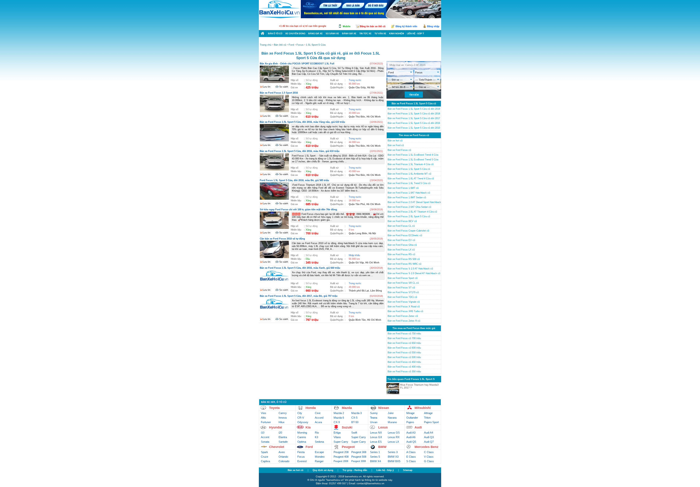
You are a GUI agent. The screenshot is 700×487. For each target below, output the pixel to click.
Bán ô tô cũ (275, 33)
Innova (283, 417)
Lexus (383, 427)
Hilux (282, 422)
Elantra (283, 437)
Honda (311, 408)
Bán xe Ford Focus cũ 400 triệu (404, 366)
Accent (265, 437)
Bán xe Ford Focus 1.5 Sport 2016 (279, 92)
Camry (283, 413)
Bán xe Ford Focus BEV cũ (402, 221)
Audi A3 (410, 432)
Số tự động (312, 80)
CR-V (300, 417)
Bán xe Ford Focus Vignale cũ (404, 301)
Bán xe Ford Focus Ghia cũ (402, 245)
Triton (427, 417)
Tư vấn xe (380, 33)
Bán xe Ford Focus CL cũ (401, 226)
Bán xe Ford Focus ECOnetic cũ (405, 235)
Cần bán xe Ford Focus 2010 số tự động (282, 238)
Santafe (283, 441)
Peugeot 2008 (341, 461)
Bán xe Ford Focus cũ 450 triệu (404, 362)
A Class (411, 452)
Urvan (373, 422)
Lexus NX (376, 432)
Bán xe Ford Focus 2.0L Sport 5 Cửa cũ (409, 216)
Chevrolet (276, 447)
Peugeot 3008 (358, 461)
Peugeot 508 (358, 456)
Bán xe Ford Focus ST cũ (401, 287)
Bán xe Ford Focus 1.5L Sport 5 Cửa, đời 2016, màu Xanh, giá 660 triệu (300, 267)
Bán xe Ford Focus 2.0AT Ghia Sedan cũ (409, 207)
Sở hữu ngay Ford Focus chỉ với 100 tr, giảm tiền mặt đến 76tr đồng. (299, 209)
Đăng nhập (433, 26)
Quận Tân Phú (357, 204)
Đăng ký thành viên (406, 26)
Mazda (347, 408)
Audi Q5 (411, 441)
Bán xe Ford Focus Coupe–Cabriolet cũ (408, 230)
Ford (309, 447)
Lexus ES (376, 441)
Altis (263, 417)
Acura (318, 422)
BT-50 (354, 422)
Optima (301, 441)
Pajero (410, 422)
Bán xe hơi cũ (395, 140)
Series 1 (375, 452)
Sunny (374, 413)
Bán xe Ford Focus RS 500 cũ (404, 259)
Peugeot (348, 447)
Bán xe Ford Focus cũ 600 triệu (404, 347)
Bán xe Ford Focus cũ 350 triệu (404, 371)
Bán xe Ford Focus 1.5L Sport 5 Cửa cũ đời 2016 (414, 123)
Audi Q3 (429, 437)
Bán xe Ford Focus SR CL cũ (403, 282)
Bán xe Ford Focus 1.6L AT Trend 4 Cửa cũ (411, 178)
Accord (319, 417)
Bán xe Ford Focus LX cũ (401, 249)
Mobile (346, 26)
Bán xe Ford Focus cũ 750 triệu (404, 333)
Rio (317, 432)
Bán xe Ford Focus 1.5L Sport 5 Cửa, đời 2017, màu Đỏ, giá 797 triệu (298, 296)
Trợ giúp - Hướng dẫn (355, 470)
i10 (262, 432)
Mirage (410, 413)
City (299, 413)
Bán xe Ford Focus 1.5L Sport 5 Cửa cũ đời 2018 (414, 113)
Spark (264, 452)
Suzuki (347, 427)
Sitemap (407, 470)
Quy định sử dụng (323, 470)
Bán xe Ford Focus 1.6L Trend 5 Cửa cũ (409, 183)
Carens (301, 437)
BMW (382, 447)
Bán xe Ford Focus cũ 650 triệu (404, 343)
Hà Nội (371, 87)
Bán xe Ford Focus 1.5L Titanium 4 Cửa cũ (410, 164)
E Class (411, 456)
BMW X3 (393, 456)
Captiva (265, 461)
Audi (418, 427)
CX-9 (337, 422)
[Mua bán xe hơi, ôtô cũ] (280, 17)
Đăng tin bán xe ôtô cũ (372, 26)
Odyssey (302, 422)
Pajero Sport (431, 422)
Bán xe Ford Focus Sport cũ (402, 278)
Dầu (308, 259)
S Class (411, 461)
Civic (318, 413)
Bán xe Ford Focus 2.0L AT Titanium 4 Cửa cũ (412, 211)
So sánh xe (332, 33)
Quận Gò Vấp (356, 262)
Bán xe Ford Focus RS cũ (401, 254)
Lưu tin (266, 86)
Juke (391, 413)
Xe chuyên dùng (295, 33)
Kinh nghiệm (396, 33)
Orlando (283, 456)
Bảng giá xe (315, 33)
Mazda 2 (339, 413)
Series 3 (393, 452)
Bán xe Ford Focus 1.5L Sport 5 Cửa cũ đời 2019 (414, 108)
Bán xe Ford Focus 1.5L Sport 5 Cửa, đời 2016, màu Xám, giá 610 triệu (299, 151)
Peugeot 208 (341, 452)
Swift (354, 432)
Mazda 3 (356, 413)
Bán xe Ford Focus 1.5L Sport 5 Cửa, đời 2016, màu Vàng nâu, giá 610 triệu (302, 122)
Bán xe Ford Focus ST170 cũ (403, 292)
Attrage (428, 413)
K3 (316, 437)
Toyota (274, 408)
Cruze (264, 456)
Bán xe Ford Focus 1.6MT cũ (403, 188)
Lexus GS (394, 432)
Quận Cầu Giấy (357, 87)
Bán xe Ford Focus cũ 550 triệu (404, 352)
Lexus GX (376, 437)
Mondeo (319, 456)
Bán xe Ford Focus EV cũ (401, 240)
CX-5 (354, 417)
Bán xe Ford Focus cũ (399, 150)
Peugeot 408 (341, 456)
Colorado (284, 461)
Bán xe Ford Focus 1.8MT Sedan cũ (407, 197)
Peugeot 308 (358, 452)
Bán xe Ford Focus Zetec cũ (403, 316)
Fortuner (266, 422)
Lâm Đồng (376, 290)
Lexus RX (394, 437)
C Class (429, 452)
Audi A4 (428, 432)
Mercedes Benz (426, 447)
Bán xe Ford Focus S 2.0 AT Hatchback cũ (410, 268)
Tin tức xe (365, 33)
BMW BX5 (394, 461)
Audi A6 (410, 437)
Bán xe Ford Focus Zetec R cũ (404, 320)
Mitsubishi (423, 408)
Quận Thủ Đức (357, 116)
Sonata (265, 441)
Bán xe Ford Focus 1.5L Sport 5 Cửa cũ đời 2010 (414, 127)
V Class (428, 456)
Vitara (337, 437)
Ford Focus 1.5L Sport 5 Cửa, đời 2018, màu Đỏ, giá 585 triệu (294, 180)
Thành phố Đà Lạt (359, 290)
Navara (392, 417)
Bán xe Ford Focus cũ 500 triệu (404, 357)
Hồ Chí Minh (374, 116)
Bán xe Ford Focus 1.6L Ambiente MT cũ (409, 173)
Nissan (383, 408)
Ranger (319, 461)
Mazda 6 (339, 417)
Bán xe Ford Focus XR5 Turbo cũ (405, 311)
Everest (302, 461)
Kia (308, 427)
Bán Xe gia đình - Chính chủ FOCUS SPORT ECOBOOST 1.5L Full (297, 63)
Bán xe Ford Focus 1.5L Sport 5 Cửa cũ (409, 169)
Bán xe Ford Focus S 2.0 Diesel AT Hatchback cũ (414, 273)
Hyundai (275, 427)
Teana (373, 417)
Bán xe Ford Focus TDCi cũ (402, 297)
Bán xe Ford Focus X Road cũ (404, 306)
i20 (280, 432)
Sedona (319, 441)
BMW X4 (375, 461)
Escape (319, 452)
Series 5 (375, 456)
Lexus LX (393, 441)
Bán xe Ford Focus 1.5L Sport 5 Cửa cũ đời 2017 (414, 118)
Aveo (282, 452)
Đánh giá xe (349, 33)
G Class (429, 461)
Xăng (308, 83)
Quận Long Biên (358, 233)
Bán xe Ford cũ (396, 145)
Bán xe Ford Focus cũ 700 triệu (404, 338)
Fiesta (301, 452)
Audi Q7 (429, 441)
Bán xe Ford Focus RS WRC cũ (404, 263)
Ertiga (337, 432)
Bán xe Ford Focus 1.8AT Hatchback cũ (409, 192)
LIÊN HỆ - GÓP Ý (415, 33)
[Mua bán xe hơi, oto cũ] (262, 33)
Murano (392, 422)
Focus (301, 456)
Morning (302, 432)
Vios (263, 413)
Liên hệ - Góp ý (385, 470)
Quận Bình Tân (357, 319)
